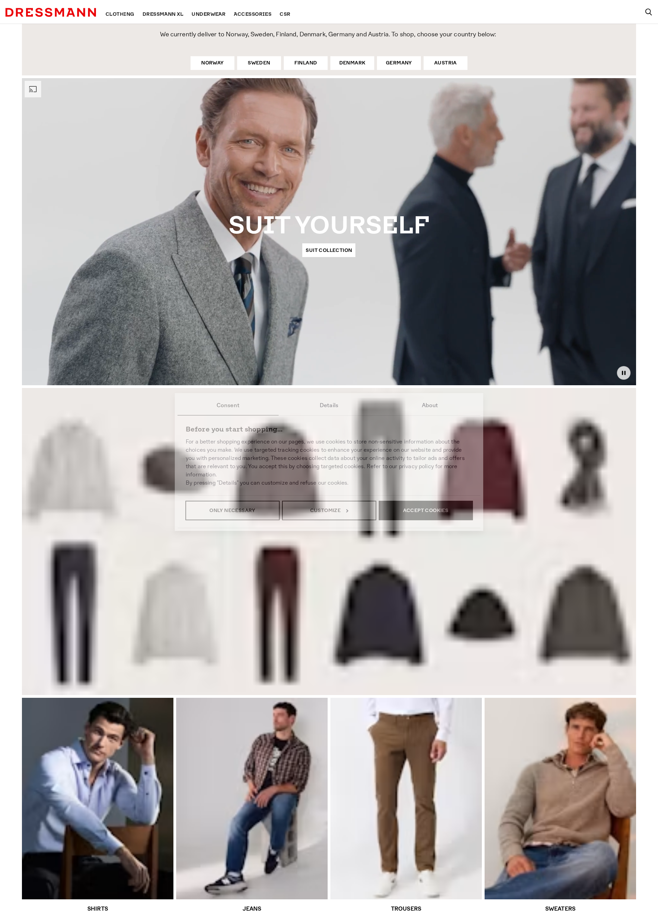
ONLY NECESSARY (232, 510)
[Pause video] (624, 373)
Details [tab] (329, 405)
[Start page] (50, 12)
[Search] (648, 12)
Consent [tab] (228, 405)
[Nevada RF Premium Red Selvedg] (73, 613)
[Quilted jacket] (381, 618)
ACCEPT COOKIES (426, 510)
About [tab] (430, 405)
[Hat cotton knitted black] (483, 626)
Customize (325, 510)
